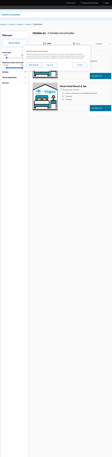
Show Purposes (34, 65)
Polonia (20, 24)
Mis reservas (71, 3)
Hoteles (3, 24)
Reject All (50, 65)
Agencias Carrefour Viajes (90, 3)
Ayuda (107, 3)
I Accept (79, 65)
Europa (11, 24)
